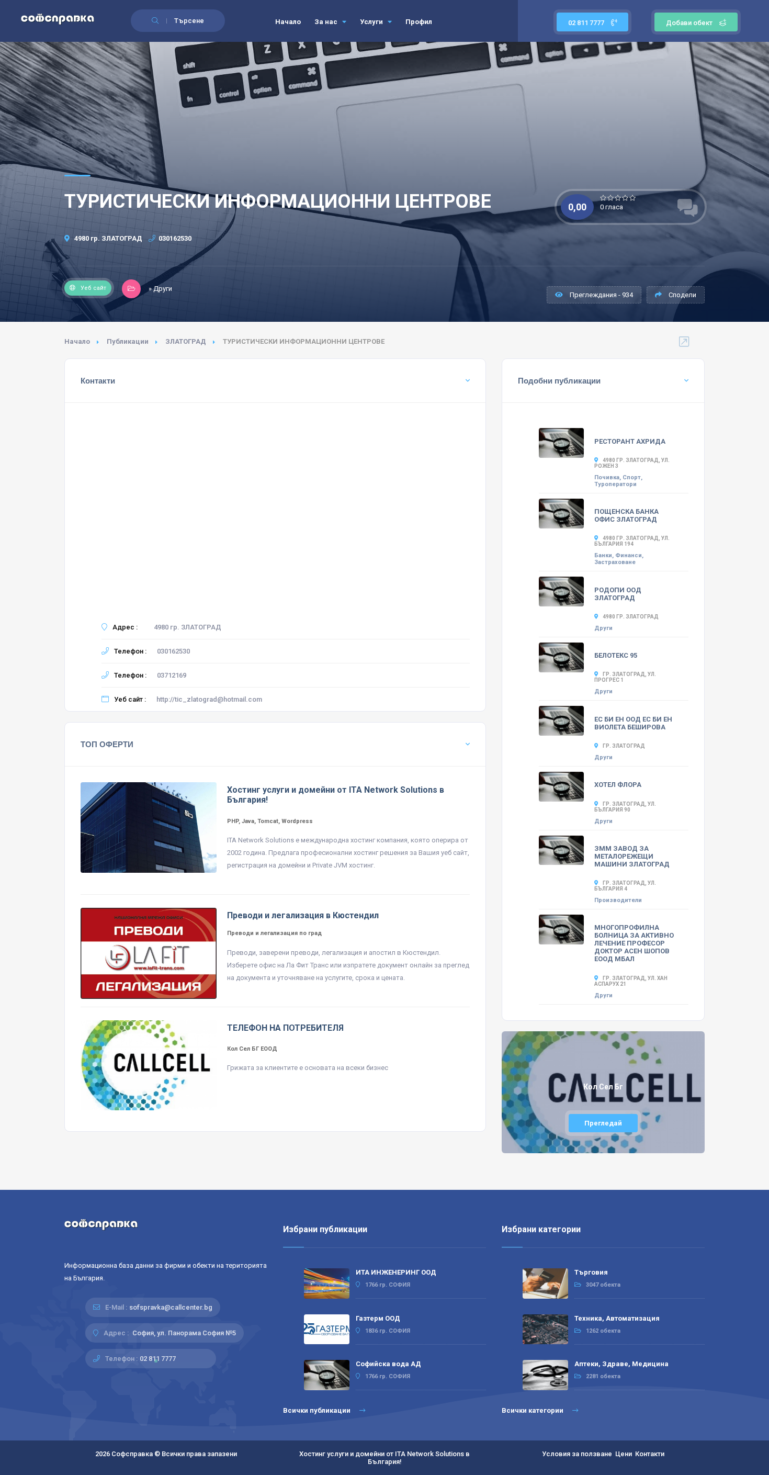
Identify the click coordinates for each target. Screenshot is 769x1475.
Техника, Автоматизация (617, 1318)
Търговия (591, 1272)
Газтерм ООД (378, 1318)
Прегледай (603, 1123)
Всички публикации (317, 1410)
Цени (623, 1454)
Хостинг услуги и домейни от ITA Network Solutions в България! (384, 1458)
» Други (160, 288)
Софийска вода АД (388, 1364)
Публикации (128, 341)
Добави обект (689, 23)
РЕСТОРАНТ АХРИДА (629, 441)
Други (603, 628)
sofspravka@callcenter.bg (170, 1307)
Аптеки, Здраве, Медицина (621, 1364)
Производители (618, 900)
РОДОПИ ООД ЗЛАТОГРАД (617, 594)
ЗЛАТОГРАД (185, 341)
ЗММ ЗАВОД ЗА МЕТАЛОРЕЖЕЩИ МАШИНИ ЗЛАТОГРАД (632, 856)
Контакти (649, 1454)
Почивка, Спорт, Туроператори (618, 481)
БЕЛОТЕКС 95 (615, 655)
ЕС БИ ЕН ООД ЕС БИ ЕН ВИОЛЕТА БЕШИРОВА (633, 723)
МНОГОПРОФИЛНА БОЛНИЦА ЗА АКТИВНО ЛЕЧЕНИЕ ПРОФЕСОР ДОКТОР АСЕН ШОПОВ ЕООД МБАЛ (634, 943)
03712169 (171, 675)
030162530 (175, 238)
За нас (326, 22)
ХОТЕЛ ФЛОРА (617, 785)
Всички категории (533, 1410)
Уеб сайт (93, 288)
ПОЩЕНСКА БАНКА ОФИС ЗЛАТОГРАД (626, 515)
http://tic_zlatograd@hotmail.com (209, 699)
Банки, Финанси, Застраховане (618, 559)
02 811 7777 (587, 23)
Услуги (372, 22)
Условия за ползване (577, 1454)
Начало (288, 22)
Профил (418, 22)
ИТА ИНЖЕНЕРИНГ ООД (396, 1272)
